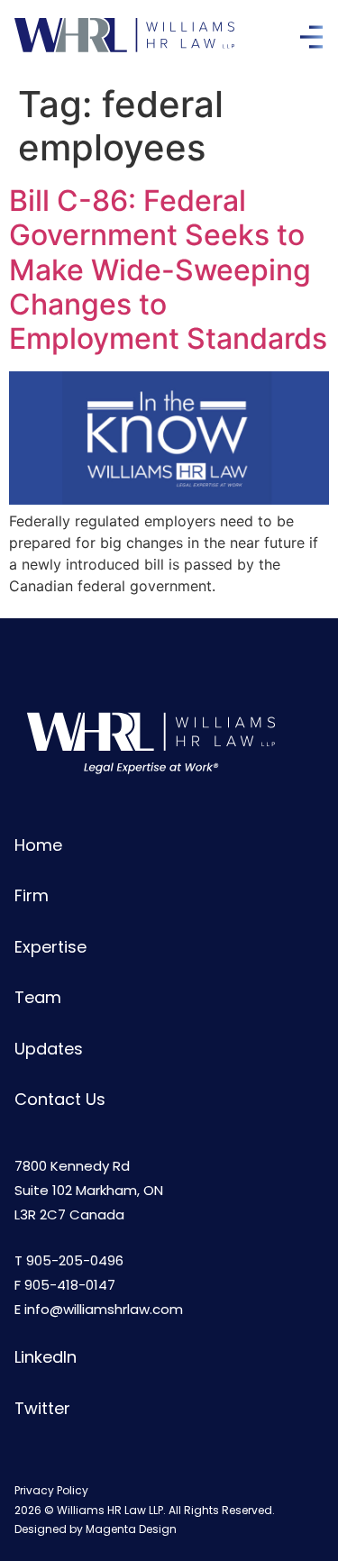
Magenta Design (131, 1529)
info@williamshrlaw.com (103, 1309)
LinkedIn (45, 1357)
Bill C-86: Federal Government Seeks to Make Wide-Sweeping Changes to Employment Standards (168, 270)
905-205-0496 (74, 1260)
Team (37, 997)
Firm (31, 895)
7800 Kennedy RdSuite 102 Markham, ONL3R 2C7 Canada (88, 1190)
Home (38, 845)
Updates (48, 1048)
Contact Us (59, 1099)
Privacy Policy (51, 1490)
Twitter (42, 1408)
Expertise (50, 947)
